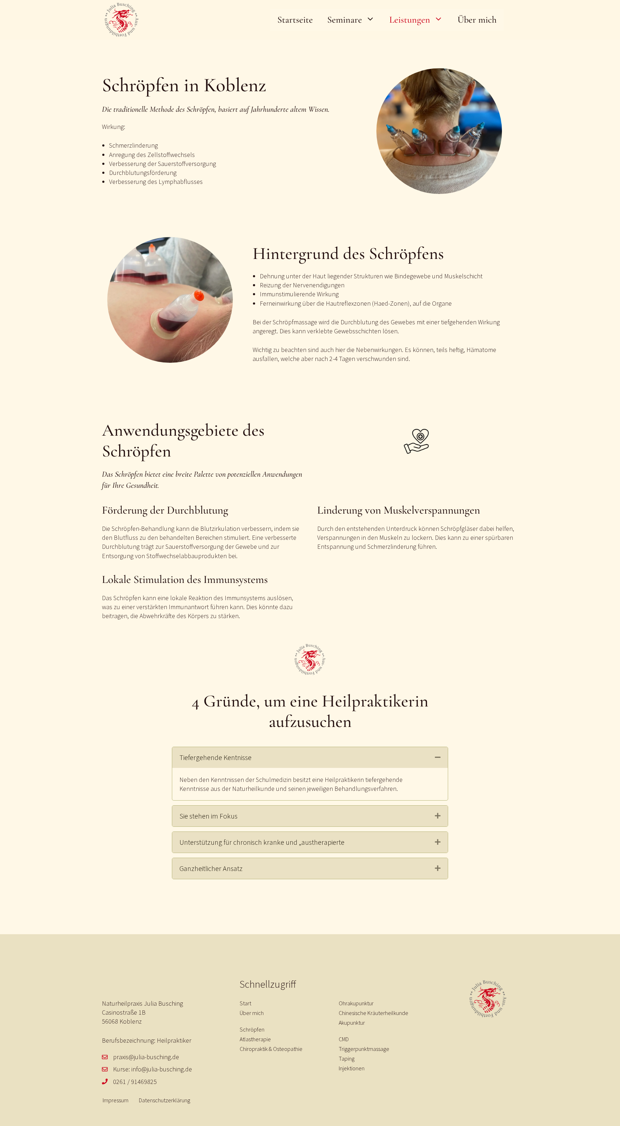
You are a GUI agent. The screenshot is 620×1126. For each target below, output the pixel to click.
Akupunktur (352, 1022)
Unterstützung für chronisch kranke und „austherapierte (261, 842)
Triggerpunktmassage (364, 1048)
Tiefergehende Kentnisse (215, 757)
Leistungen (409, 19)
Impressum (115, 1100)
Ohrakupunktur (356, 1003)
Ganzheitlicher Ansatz (211, 868)
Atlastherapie (255, 1039)
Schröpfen (252, 1029)
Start (245, 1003)
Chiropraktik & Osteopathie (271, 1048)
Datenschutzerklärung (164, 1100)
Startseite (295, 19)
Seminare (344, 19)
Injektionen (352, 1068)
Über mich (477, 19)
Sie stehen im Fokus (208, 815)
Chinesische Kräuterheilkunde (373, 1012)
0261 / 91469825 (135, 1082)
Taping (346, 1058)
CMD (344, 1039)
